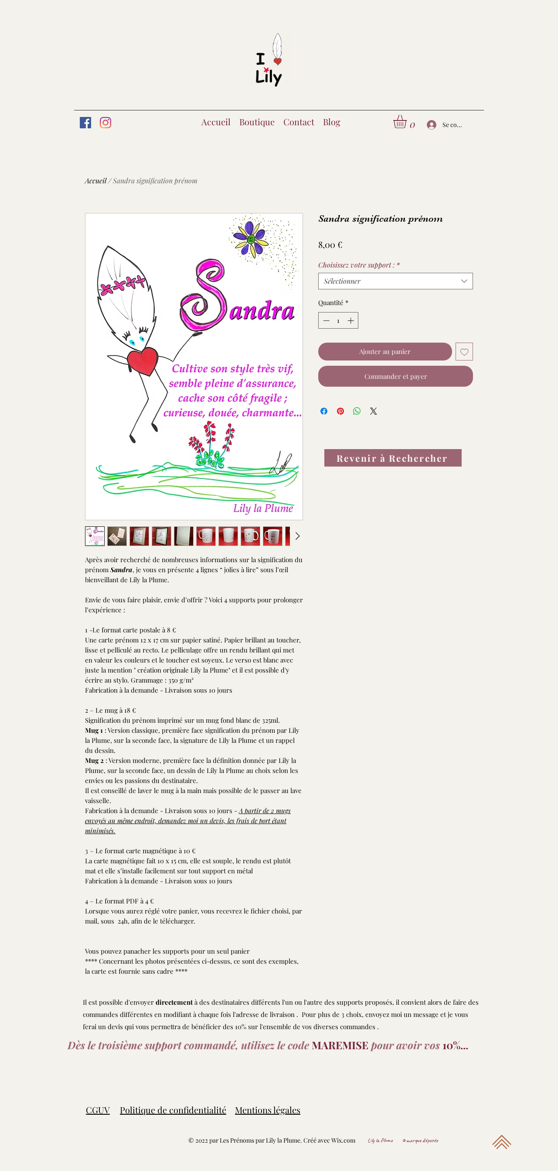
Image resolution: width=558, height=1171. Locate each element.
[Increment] (351, 320)
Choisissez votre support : (359, 265)
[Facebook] (85, 122)
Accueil (95, 180)
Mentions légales (267, 1110)
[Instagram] (105, 122)
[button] (407, 121)
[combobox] (395, 281)
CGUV (98, 1110)
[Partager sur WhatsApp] (357, 411)
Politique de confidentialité (173, 1110)
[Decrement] (325, 320)
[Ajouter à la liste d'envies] (464, 352)
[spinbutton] (338, 320)
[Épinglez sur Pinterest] (340, 411)
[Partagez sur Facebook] (324, 411)
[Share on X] (373, 411)
